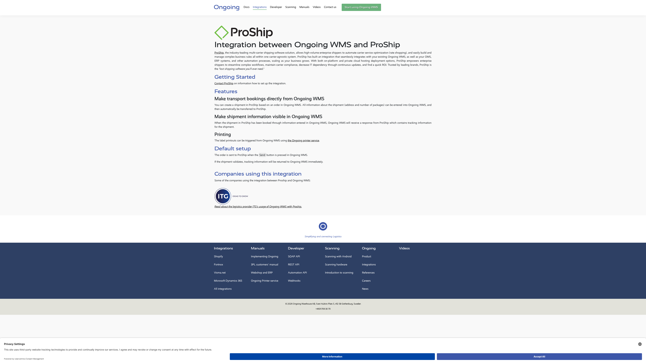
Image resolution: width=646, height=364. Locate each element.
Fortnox (218, 264)
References (368, 272)
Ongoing (369, 248)
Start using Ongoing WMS (361, 7)
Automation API (297, 272)
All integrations (223, 288)
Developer (276, 7)
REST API (293, 264)
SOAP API (294, 256)
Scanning (290, 7)
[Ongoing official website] (226, 7)
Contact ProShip (223, 83)
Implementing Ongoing (264, 256)
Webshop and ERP (262, 272)
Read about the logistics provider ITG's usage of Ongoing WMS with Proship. (258, 206)
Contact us (330, 7)
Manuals (304, 7)
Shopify (218, 256)
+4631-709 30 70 (323, 309)
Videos (317, 7)
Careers (366, 280)
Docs (246, 7)
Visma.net (220, 272)
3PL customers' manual (264, 264)
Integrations (260, 7)
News (365, 288)
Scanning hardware (336, 264)
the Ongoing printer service (303, 140)
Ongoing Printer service (264, 280)
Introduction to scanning (339, 272)
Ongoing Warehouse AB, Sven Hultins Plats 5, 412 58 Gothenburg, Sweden (327, 303)
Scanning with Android (338, 256)
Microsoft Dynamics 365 (228, 280)
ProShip (219, 52)
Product (366, 256)
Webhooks (294, 280)
